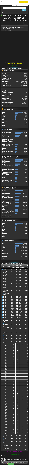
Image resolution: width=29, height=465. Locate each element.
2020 (4, 303)
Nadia (3, 125)
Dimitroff (4, 121)
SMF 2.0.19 (3, 462)
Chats (3, 177)
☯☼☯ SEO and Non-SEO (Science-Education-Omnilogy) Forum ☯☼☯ (13, 27)
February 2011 (5, 446)
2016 (4, 309)
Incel (3, 122)
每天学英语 (5, 205)
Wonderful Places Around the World (6, 175)
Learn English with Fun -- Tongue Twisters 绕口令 (8, 197)
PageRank (5, 233)
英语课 (4, 115)
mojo (3, 236)
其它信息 (4, 147)
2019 (4, 305)
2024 (4, 297)
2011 (4, 317)
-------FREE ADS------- (7, 151)
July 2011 (5, 338)
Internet (4, 148)
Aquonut (4, 235)
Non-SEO (4, 119)
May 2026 (5, 280)
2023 (4, 299)
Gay (3, 118)
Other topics (5, 134)
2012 (4, 315)
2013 (4, 314)
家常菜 (4, 160)
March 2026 (5, 286)
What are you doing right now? (7, 172)
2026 (4, 269)
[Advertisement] (14, 46)
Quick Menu (23, 462)
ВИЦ (3, 164)
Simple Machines (13, 462)
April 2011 (5, 438)
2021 (4, 302)
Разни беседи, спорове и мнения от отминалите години (7, 183)
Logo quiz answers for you (8, 170)
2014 (4, 312)
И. (2, 124)
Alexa (3, 116)
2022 (4, 300)
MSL (3, 112)
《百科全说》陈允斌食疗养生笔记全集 (8, 211)
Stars (3, 153)
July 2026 (5, 274)
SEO (3, 113)
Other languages (6, 132)
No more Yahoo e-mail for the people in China (8, 179)
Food (3, 150)
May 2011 (5, 435)
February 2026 (5, 290)
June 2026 (5, 277)
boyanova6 (5, 253)
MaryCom (24, 98)
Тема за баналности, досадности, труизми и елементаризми (8, 167)
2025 (4, 296)
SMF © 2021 (8, 462)
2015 (4, 311)
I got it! (23, 2)
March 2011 (5, 441)
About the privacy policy (6, 456)
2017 (4, 308)
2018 (4, 306)
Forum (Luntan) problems (6, 162)
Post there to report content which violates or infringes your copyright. (13, 459)
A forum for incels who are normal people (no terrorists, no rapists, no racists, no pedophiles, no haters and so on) (8, 139)
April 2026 (5, 283)
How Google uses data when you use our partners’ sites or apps (14, 457)
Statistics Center (8, 30)
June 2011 (5, 341)
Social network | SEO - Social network (8, 144)
